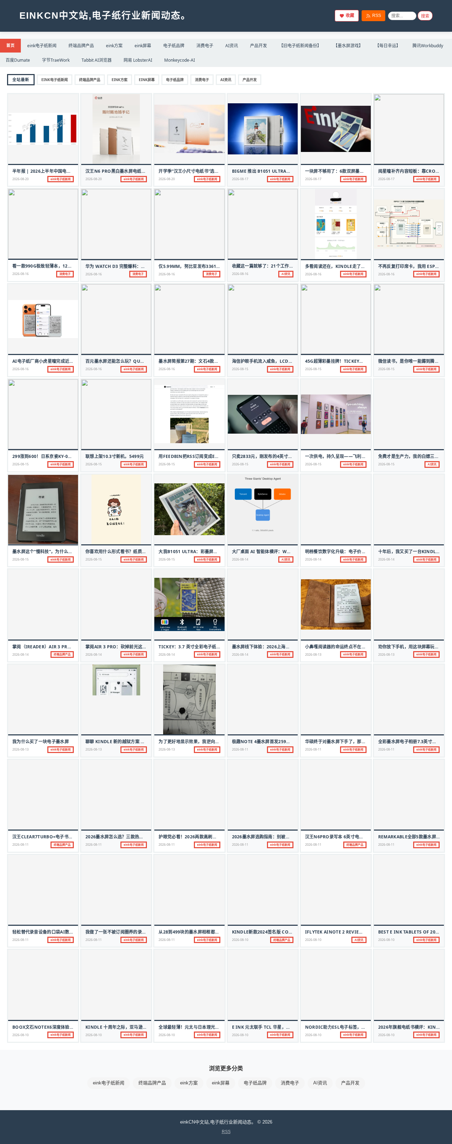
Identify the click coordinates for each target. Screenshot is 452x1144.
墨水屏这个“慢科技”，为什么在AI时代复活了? (56, 552)
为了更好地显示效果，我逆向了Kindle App (202, 742)
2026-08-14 (240, 559)
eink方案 (114, 46)
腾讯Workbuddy (427, 46)
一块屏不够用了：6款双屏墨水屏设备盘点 (345, 171)
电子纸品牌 (173, 46)
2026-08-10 (240, 939)
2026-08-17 (240, 179)
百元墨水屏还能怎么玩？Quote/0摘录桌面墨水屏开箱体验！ (145, 361)
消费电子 (204, 46)
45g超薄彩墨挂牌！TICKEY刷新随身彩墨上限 (349, 361)
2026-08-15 (240, 369)
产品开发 (258, 46)
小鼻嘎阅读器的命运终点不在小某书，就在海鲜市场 (355, 647)
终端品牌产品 (81, 46)
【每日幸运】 (387, 46)
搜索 (425, 16)
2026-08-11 (240, 749)
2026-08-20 (20, 179)
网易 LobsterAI (138, 60)
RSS (376, 15)
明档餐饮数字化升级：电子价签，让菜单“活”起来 (352, 552)
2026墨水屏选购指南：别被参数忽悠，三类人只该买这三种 (289, 837)
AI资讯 (231, 46)
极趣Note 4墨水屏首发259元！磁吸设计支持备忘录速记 (287, 742)
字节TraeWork (56, 60)
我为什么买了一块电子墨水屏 (40, 742)
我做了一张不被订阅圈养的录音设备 (120, 932)
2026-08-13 (313, 654)
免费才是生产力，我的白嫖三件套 (411, 456)
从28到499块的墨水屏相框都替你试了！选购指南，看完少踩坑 (219, 932)
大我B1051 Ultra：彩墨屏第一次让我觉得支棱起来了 (212, 552)
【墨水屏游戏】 (348, 46)
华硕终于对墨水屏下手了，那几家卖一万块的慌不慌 (355, 742)
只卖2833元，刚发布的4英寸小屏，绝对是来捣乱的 (282, 456)
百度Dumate (18, 60)
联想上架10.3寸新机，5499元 (114, 456)
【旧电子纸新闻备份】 (300, 46)
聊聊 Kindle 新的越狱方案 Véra (118, 742)
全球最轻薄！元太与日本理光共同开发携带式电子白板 (211, 1027)
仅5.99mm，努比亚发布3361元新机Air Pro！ (205, 266)
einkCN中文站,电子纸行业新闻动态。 (105, 15)
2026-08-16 (20, 273)
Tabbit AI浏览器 (97, 60)
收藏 (350, 15)
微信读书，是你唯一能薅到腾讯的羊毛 (415, 361)
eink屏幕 (143, 46)
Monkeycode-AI (179, 60)
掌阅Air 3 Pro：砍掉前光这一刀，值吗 (124, 647)
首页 (10, 45)
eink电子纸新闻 (41, 46)
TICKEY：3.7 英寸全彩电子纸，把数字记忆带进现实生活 (213, 647)
